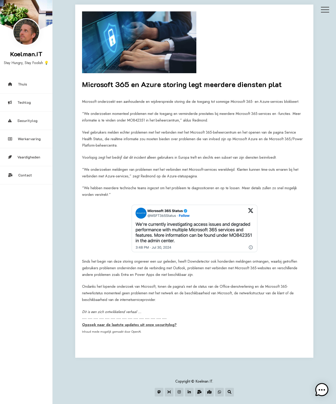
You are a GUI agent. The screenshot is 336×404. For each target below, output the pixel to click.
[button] (322, 390)
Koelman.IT (26, 54)
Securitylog (27, 120)
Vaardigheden (28, 157)
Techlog (24, 102)
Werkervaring (29, 138)
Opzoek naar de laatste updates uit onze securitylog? (129, 324)
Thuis (22, 84)
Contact (25, 175)
